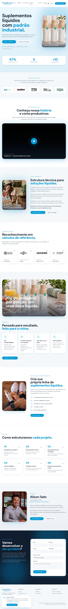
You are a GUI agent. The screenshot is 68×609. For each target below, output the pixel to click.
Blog (44, 2)
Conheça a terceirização (24, 41)
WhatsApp (51, 548)
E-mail (34, 548)
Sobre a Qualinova (36, 518)
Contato (40, 2)
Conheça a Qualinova (37, 212)
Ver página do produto (9, 358)
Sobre (14, 2)
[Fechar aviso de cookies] (29, 596)
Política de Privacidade (14, 601)
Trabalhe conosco (31, 3)
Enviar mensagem (39, 571)
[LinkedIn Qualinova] (48, 3)
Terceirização (25, 2)
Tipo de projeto (36, 554)
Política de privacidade (57, 593)
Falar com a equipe (60, 3)
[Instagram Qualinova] (46, 3)
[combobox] (48, 557)
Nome (34, 542)
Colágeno (19, 2)
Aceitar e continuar (12, 604)
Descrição (35, 561)
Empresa (51, 542)
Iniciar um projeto (36, 415)
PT (52, 3)
